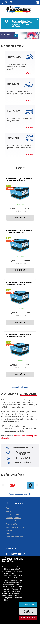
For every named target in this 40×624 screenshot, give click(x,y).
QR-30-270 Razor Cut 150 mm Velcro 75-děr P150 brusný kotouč (19, 284)
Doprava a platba (12, 514)
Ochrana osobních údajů (15, 521)
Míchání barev (11, 530)
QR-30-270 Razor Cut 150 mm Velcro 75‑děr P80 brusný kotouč (19, 231)
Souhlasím (28, 605)
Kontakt (8, 534)
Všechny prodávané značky (20, 494)
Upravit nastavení (28, 611)
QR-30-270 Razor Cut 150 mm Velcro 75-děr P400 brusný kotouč (19, 179)
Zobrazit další (20, 387)
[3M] (13, 488)
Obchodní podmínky (13, 518)
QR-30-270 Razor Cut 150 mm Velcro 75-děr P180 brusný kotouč (19, 336)
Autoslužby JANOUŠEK (15, 527)
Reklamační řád (12, 524)
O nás (8, 508)
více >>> (29, 73)
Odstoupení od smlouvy (14, 537)
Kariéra (8, 511)
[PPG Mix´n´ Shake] (20, 35)
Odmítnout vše (28, 618)
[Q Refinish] (30, 488)
